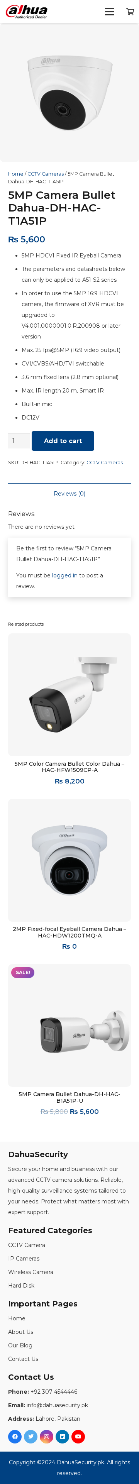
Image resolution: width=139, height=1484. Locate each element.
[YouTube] (78, 1436)
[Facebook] (15, 1436)
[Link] (26, 12)
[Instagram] (46, 1436)
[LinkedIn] (62, 1436)
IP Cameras (23, 1258)
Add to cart (63, 441)
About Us (20, 1331)
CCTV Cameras (45, 174)
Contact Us (23, 1358)
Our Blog (20, 1345)
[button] (128, 34)
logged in (65, 575)
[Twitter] (30, 1436)
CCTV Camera (26, 1245)
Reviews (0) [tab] (69, 493)
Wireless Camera (30, 1272)
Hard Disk (21, 1285)
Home (16, 174)
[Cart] (130, 11)
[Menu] (110, 11)
